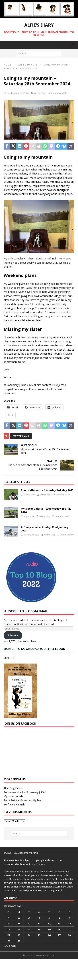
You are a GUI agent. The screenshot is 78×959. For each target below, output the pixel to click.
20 (59, 929)
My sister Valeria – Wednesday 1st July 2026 (46, 510)
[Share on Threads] (70, 146)
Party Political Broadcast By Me (22, 800)
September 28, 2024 (17, 93)
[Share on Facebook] (7, 146)
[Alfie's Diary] (39, 16)
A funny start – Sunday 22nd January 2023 (44, 528)
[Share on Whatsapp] (45, 146)
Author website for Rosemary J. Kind (25, 792)
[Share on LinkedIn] (19, 146)
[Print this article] (39, 146)
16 (19, 929)
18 (39, 929)
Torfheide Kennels (14, 804)
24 (29, 935)
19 (49, 929)
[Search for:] (39, 53)
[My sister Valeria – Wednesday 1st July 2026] (11, 512)
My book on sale (13, 796)
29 (8, 941)
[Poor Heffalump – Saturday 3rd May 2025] (11, 494)
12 (49, 923)
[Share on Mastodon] (51, 146)
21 (69, 929)
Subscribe (13, 635)
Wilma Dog (39, 93)
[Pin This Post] (26, 146)
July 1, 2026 (29, 516)
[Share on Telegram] (58, 146)
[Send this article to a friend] (32, 146)
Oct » (14, 945)
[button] (73, 45)
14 (69, 923)
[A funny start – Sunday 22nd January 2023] (11, 531)
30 (19, 941)
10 (29, 923)
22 (8, 935)
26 (49, 935)
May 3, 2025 (29, 494)
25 (39, 935)
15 (8, 929)
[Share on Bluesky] (64, 146)
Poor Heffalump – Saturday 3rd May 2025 (47, 490)
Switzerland (21, 436)
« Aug (7, 945)
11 (39, 923)
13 (59, 923)
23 (19, 935)
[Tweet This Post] (13, 146)
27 (59, 935)
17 (29, 929)
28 (69, 935)
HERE (13, 658)
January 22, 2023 (31, 534)
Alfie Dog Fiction (13, 788)
